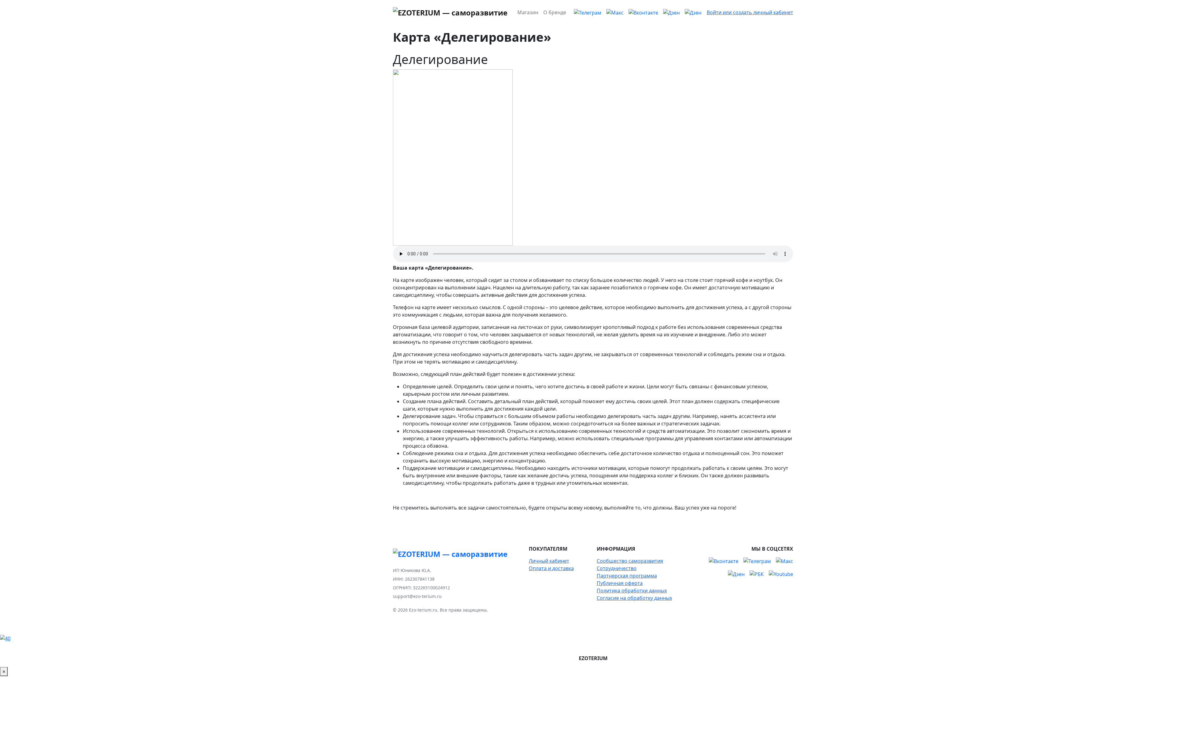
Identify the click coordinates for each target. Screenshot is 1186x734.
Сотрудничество (617, 568)
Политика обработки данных (632, 590)
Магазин (527, 12)
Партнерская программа (627, 575)
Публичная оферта (620, 583)
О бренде (554, 12)
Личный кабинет (549, 560)
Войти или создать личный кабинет (750, 12)
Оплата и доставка (551, 568)
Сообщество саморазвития (630, 560)
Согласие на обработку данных (634, 598)
